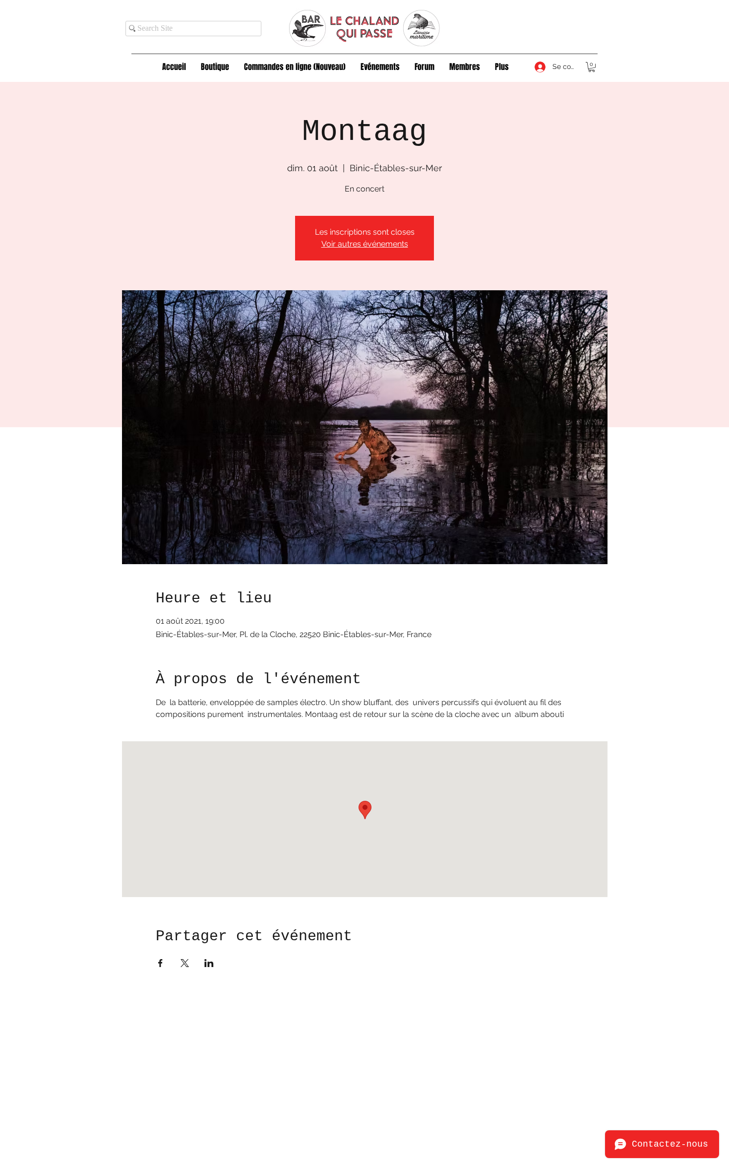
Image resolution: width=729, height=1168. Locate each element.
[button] (215, 67)
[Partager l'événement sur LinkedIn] (209, 963)
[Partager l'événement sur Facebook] (160, 963)
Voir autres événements (364, 244)
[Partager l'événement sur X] (184, 963)
